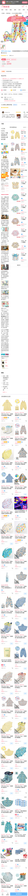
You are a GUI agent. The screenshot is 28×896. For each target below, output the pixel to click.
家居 (24, 9)
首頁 (6, 9)
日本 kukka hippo (6, 51)
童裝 (15, 9)
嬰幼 (11, 9)
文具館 (3, 13)
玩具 (19, 9)
